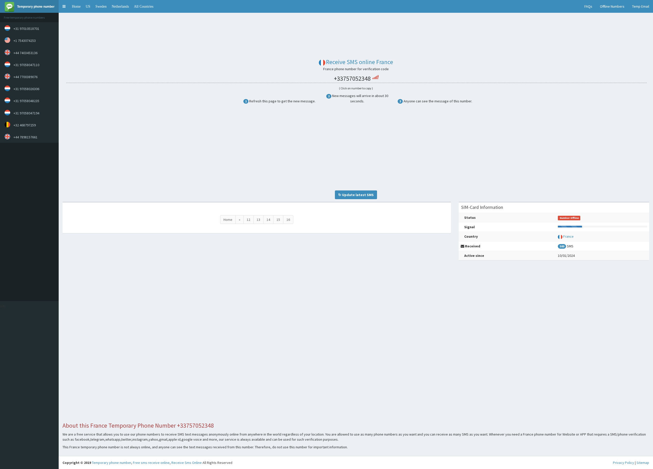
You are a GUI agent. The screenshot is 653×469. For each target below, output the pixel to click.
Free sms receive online (151, 462)
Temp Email (640, 6)
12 (248, 219)
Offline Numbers (612, 6)
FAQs (588, 6)
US (88, 6)
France (568, 236)
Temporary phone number (111, 462)
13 (258, 219)
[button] (64, 6)
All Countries (143, 6)
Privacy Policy (623, 462)
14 (268, 219)
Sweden (101, 6)
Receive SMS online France (359, 62)
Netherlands (120, 6)
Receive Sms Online (186, 462)
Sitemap (642, 462)
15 (278, 219)
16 (288, 219)
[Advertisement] (28, 221)
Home (76, 6)
